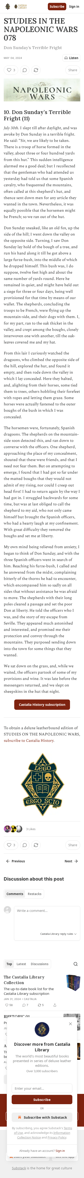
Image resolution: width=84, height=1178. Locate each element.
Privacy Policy (57, 1137)
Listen (73, 58)
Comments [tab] (15, 894)
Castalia (30, 999)
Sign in (74, 6)
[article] (42, 991)
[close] (70, 1024)
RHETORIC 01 (17, 1016)
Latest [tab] (21, 964)
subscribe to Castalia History (28, 741)
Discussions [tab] (39, 964)
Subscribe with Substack (45, 1117)
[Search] (75, 964)
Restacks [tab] (34, 894)
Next (68, 861)
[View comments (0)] (24, 70)
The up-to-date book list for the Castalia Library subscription (29, 991)
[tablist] (24, 894)
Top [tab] (9, 964)
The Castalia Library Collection (24, 980)
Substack (19, 1168)
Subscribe (57, 6)
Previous (18, 861)
